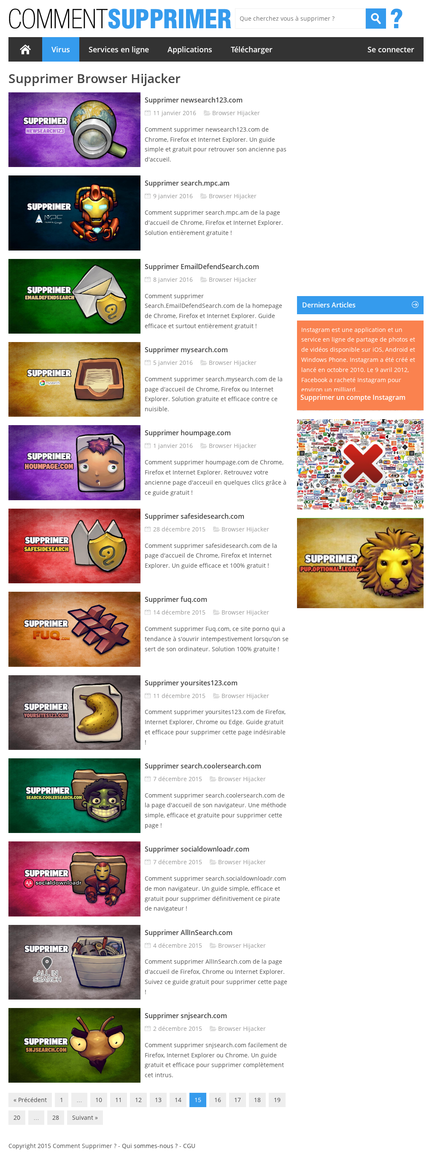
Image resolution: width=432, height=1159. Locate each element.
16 (217, 1100)
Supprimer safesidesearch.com (194, 516)
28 (55, 1117)
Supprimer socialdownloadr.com (197, 849)
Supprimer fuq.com (176, 599)
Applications (189, 49)
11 (118, 1100)
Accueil (25, 49)
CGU (189, 1146)
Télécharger (252, 49)
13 (158, 1100)
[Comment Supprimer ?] (120, 18)
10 (98, 1100)
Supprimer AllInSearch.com (188, 932)
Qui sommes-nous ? (150, 1146)
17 (237, 1100)
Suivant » (85, 1117)
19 (277, 1100)
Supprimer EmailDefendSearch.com (202, 266)
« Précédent (30, 1100)
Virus (60, 49)
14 (178, 1100)
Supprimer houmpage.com (188, 432)
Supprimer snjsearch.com (186, 1015)
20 (17, 1117)
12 (138, 1100)
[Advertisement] (360, 123)
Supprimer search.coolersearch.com (203, 766)
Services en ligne (119, 49)
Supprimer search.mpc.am (187, 183)
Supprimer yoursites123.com (191, 682)
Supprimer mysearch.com (186, 349)
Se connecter (390, 49)
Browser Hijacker (236, 113)
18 (257, 1100)
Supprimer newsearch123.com (194, 100)
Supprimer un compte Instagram (352, 397)
